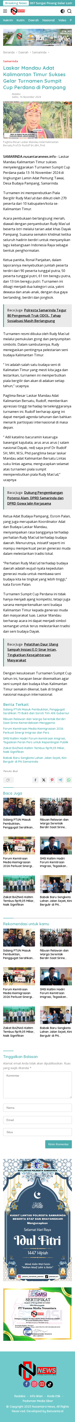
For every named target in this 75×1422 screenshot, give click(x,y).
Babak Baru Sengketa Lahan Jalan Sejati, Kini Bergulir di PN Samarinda (34, 759)
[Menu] (6, 11)
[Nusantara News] (17, 11)
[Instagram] (34, 1384)
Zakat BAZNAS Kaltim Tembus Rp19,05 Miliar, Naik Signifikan (34, 750)
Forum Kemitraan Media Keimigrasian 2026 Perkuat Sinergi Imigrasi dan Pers (33, 730)
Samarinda (10, 61)
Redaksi (16, 94)
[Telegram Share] (60, 780)
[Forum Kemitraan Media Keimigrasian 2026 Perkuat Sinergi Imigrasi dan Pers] (19, 845)
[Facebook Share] (35, 780)
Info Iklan (36, 1396)
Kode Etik (53, 1396)
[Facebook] (26, 1384)
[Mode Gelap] (62, 11)
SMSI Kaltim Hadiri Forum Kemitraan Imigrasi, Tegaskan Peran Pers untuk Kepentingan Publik (35, 740)
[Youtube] (42, 1384)
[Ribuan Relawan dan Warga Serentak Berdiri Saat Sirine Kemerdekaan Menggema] (56, 807)
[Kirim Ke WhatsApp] (69, 780)
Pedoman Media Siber (38, 1401)
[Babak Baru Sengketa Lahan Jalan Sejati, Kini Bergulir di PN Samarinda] (56, 884)
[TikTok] (49, 1384)
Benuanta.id (55, 1411)
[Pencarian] (69, 11)
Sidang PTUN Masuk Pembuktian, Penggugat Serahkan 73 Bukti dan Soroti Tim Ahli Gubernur (36, 711)
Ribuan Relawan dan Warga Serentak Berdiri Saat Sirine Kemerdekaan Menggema (34, 721)
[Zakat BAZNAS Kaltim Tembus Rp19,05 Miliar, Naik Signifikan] (19, 884)
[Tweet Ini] (44, 780)
